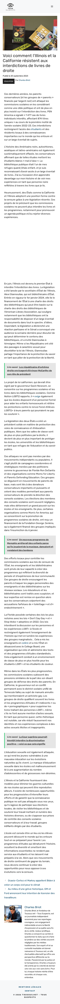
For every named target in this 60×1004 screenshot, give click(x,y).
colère (25, 643)
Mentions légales (30, 987)
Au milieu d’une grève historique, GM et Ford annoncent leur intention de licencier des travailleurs (29, 893)
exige (37, 396)
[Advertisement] (30, 252)
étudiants (36, 129)
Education (8, 81)
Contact (30, 991)
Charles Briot (24, 80)
